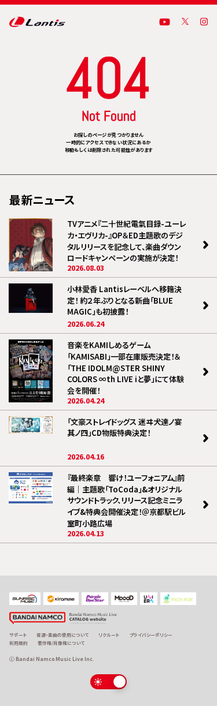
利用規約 (18, 643)
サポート (18, 635)
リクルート (108, 635)
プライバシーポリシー (151, 635)
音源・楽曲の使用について (62, 635)
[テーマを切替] (108, 681)
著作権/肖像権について (61, 643)
